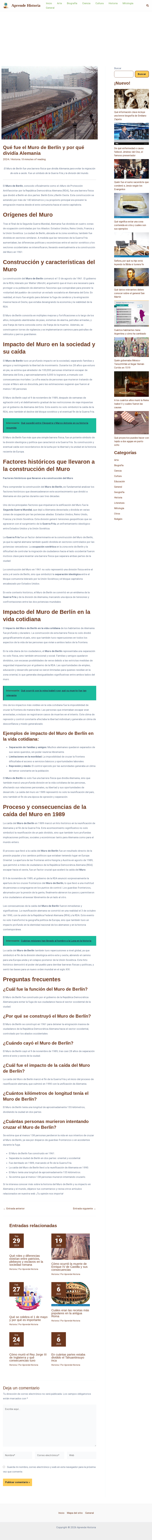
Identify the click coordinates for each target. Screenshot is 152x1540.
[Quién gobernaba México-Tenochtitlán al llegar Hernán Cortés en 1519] (131, 347)
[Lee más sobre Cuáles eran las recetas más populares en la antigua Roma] (70, 1293)
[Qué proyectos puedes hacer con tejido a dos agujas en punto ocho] (131, 422)
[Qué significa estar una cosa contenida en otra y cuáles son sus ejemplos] (131, 205)
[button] (147, 5)
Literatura (119, 503)
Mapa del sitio (75, 1512)
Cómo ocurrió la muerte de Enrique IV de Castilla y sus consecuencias (69, 1266)
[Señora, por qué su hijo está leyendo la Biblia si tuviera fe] (131, 244)
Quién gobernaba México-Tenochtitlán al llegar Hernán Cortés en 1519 (129, 364)
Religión (118, 519)
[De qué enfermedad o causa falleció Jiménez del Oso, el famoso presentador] (131, 134)
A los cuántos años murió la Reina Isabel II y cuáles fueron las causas (131, 404)
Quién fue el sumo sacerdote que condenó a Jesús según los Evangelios (131, 186)
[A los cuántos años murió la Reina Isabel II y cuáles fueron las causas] (131, 384)
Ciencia (118, 470)
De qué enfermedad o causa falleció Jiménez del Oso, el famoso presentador (129, 152)
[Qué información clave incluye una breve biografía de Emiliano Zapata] (131, 99)
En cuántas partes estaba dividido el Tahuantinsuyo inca (68, 1357)
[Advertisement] (76, 33)
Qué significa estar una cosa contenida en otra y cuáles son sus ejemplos (130, 225)
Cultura (118, 476)
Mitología (119, 508)
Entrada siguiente (84, 1208)
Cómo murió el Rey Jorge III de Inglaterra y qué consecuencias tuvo (28, 1357)
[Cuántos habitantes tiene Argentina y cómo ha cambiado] (131, 314)
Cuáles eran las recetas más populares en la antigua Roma (70, 1313)
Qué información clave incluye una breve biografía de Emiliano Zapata (130, 116)
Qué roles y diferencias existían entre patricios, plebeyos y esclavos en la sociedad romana (26, 1260)
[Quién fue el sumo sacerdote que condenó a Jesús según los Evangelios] (131, 169)
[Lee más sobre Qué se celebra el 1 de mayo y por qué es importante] (28, 1297)
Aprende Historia (25, 5)
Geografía (119, 492)
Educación (119, 481)
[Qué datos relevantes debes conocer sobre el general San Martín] (131, 277)
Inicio (61, 1512)
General (118, 486)
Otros (117, 513)
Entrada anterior (14, 1208)
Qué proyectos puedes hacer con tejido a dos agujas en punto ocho (131, 441)
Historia (15, 159)
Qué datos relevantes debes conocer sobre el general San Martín (129, 293)
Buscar (117, 68)
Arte (116, 460)
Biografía (119, 465)
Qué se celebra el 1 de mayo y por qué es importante (28, 1318)
